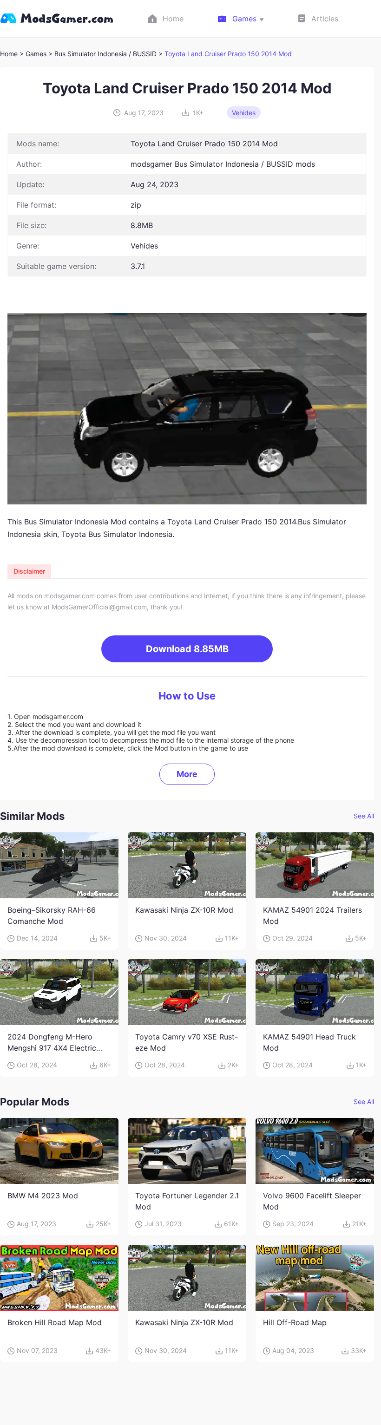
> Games (33, 54)
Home (9, 54)
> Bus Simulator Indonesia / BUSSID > (106, 54)
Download (187, 648)
